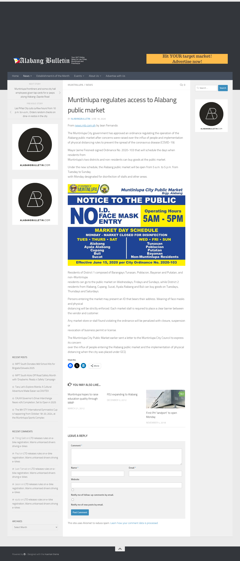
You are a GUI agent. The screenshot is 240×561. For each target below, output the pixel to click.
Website (75, 479)
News (26, 75)
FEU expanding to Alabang (122, 394)
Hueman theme (52, 554)
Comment (76, 445)
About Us (94, 75)
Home (15, 75)
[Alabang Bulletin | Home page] (50, 60)
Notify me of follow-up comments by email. (92, 495)
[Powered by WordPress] (25, 554)
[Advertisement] (120, 24)
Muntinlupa (75, 84)
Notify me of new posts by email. (87, 504)
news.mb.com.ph (85, 125)
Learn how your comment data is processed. (134, 523)
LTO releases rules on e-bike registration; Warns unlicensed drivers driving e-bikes (33, 442)
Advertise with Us (115, 75)
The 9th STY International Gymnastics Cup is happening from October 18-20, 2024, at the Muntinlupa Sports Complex (34, 413)
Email (132, 467)
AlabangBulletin (80, 118)
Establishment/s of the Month (53, 75)
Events (78, 75)
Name (74, 467)
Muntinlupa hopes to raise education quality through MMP (83, 398)
